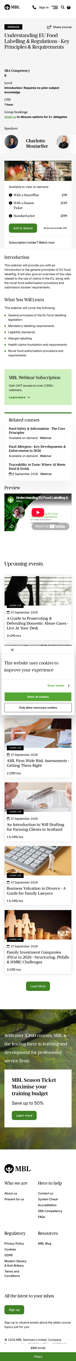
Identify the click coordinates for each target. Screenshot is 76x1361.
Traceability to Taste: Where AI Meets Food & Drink (37, 467)
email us (10, 117)
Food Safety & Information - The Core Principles (37, 431)
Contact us (45, 1193)
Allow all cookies (38, 696)
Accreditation (47, 1205)
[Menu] (55, 7)
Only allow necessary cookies (38, 707)
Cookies (10, 1249)
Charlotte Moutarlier (37, 143)
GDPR (8, 1255)
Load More (38, 986)
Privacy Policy (14, 1243)
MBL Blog (44, 1243)
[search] (63, 7)
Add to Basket (23, 228)
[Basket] (69, 7)
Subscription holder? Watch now (31, 242)
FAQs (41, 1217)
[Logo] (12, 7)
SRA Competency (17, 71)
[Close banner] (12, 650)
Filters (38, 1356)
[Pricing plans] (10, 195)
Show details (55, 685)
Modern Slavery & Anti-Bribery (15, 1263)
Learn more (17, 397)
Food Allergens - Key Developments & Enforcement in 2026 (37, 449)
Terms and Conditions (12, 1274)
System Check (48, 1199)
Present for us (14, 1199)
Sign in (44, 7)
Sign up (14, 1310)
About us (10, 1193)
